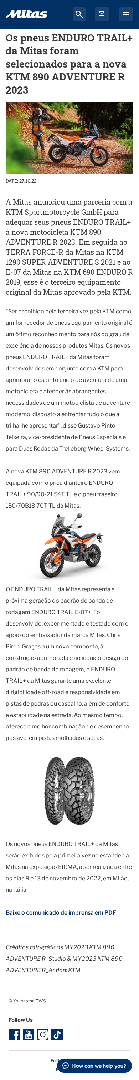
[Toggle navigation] (126, 14)
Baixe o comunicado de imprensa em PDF (61, 912)
